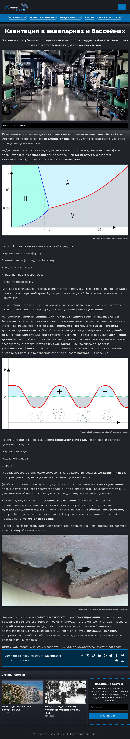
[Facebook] (82, 655)
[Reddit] (94, 655)
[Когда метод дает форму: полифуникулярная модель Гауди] (65, 682)
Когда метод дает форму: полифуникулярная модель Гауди (62, 709)
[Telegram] (111, 655)
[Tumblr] (117, 655)
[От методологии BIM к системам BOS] (22, 682)
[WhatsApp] (105, 655)
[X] (88, 655)
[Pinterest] (123, 655)
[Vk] (116, 660)
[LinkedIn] (99, 655)
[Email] (123, 660)
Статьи (21, 125)
